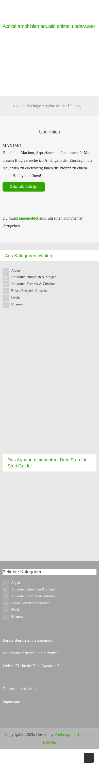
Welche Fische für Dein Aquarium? (31, 666)
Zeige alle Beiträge (23, 186)
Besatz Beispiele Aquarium (30, 291)
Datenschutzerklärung (20, 688)
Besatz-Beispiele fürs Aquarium (28, 640)
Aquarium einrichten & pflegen (33, 277)
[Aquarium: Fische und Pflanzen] (13, 19)
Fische (15, 297)
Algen (15, 270)
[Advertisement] (49, 385)
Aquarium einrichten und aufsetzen (31, 653)
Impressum (11, 701)
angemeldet (28, 218)
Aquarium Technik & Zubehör (33, 284)
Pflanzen (17, 304)
